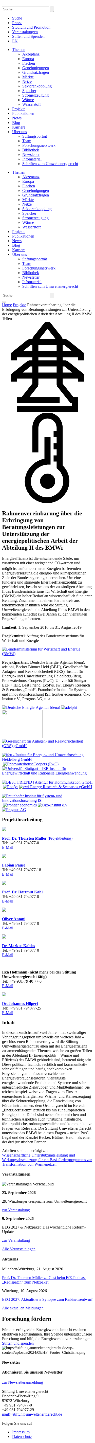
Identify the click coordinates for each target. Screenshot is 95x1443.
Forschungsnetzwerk (38, 145)
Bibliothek (30, 150)
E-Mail (7, 847)
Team (26, 141)
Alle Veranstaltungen (18, 1249)
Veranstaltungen (25, 32)
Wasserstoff (31, 104)
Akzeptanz (31, 54)
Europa (28, 59)
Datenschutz (22, 1436)
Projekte (18, 109)
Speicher (29, 90)
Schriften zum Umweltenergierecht (50, 163)
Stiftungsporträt (34, 136)
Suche (17, 18)
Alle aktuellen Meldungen (23, 1308)
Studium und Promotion (31, 27)
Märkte (28, 77)
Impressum (21, 1432)
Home (7, 305)
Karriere (18, 127)
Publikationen (23, 113)
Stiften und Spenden (28, 36)
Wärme (28, 100)
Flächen (28, 63)
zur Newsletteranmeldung (22, 1382)
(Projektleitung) (37, 838)
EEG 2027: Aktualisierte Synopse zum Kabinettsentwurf (47, 1299)
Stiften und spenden (18, 1343)
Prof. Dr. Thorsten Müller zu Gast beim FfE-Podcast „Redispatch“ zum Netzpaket (44, 1279)
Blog (16, 122)
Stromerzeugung (35, 95)
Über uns (19, 132)
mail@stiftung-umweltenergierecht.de (32, 1414)
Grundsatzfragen (35, 72)
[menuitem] (15, 41)
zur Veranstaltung (16, 1210)
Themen (18, 49)
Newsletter (31, 154)
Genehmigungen (35, 68)
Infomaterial (32, 159)
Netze (27, 81)
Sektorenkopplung (37, 86)
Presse (17, 23)
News (17, 118)
